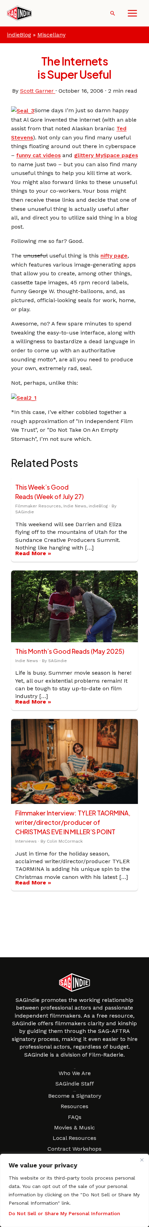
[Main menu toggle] (132, 13)
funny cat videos (38, 155)
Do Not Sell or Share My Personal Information (64, 1213)
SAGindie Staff (74, 1083)
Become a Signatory (74, 1095)
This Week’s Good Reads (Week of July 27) (49, 491)
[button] (112, 13)
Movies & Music (74, 1127)
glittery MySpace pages (106, 155)
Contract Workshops (74, 1148)
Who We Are (75, 1073)
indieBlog (19, 34)
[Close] (142, 1160)
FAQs (74, 1117)
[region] (74, 1190)
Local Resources (74, 1138)
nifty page (114, 255)
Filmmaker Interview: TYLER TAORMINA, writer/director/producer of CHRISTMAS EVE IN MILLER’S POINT (72, 822)
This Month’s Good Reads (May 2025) (69, 651)
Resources (74, 1106)
